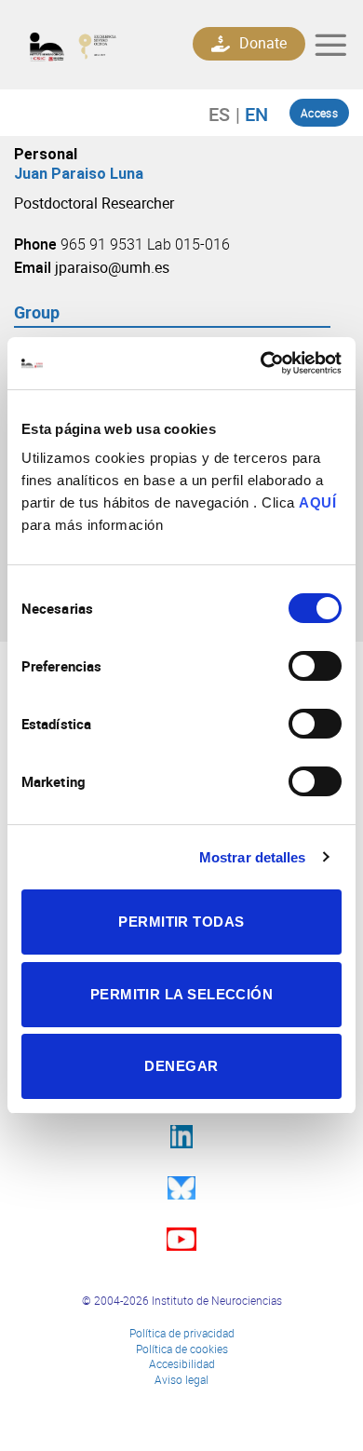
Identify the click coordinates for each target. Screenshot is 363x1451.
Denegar (181, 1066)
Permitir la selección (181, 994)
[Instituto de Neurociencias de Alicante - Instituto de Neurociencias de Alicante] (86, 45)
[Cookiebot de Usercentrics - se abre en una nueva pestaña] (261, 363)
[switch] (315, 666)
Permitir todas (181, 921)
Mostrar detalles (252, 857)
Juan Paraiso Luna (78, 174)
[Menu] (330, 44)
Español (228, 114)
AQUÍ (317, 502)
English (251, 114)
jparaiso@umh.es (112, 267)
